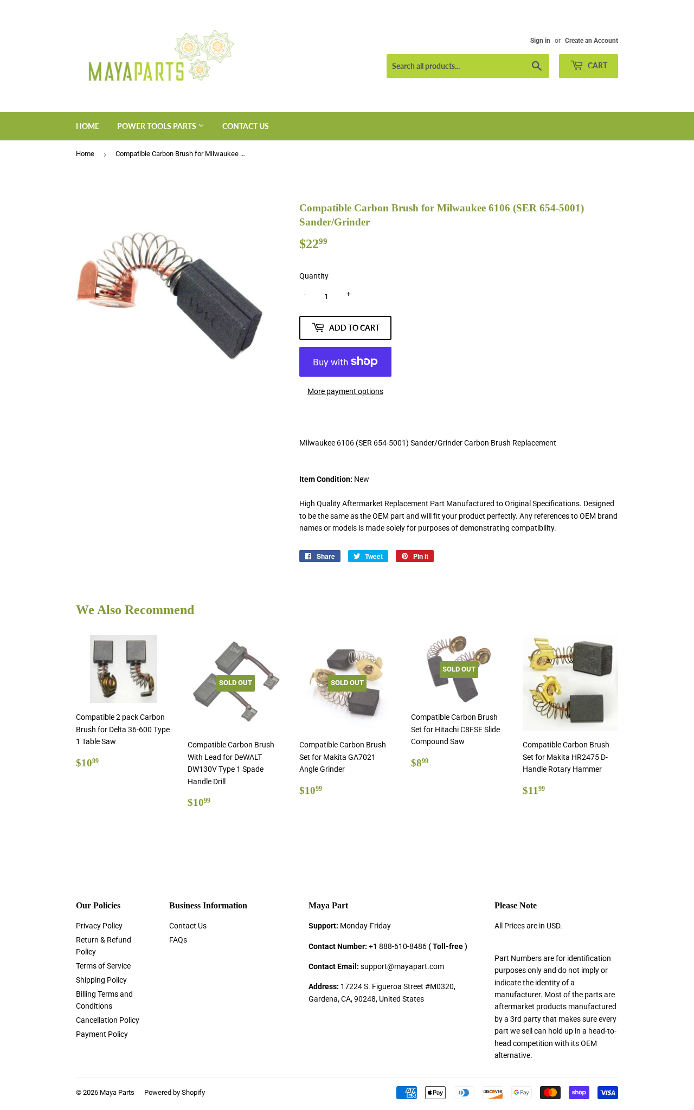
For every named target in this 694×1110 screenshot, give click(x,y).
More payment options (345, 391)
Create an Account (591, 40)
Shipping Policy (101, 980)
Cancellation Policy (107, 1020)
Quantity (314, 276)
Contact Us (245, 126)
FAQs (178, 939)
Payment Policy (102, 1034)
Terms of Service (103, 965)
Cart (596, 65)
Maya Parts (117, 1092)
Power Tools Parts (157, 126)
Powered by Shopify (174, 1092)
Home (87, 126)
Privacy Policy (99, 925)
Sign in (540, 40)
